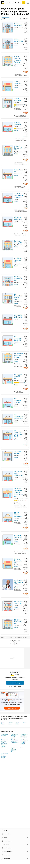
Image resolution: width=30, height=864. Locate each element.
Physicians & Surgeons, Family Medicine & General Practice (4, 743)
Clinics (22, 748)
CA (6, 637)
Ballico (17, 724)
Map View (6, 18)
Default (25, 18)
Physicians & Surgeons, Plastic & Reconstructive (14, 749)
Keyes (10, 724)
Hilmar (17, 722)
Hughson (11, 722)
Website (16, 29)
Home (2, 637)
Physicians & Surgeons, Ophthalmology (14, 741)
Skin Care (3, 748)
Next (19, 643)
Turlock (10, 637)
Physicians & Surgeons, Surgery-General (24, 741)
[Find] (23, 2)
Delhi (24, 722)
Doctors (16, 637)
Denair (2, 724)
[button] (28, 3)
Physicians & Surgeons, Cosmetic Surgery (4, 755)
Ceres (2, 722)
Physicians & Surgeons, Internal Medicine (14, 736)
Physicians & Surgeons (4, 735)
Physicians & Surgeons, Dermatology (24, 735)
